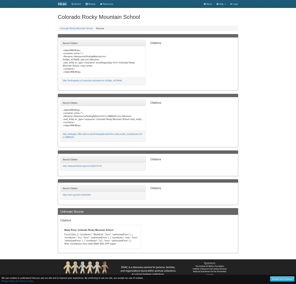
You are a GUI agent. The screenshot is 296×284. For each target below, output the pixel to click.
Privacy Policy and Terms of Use (17, 280)
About (209, 3)
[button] (221, 4)
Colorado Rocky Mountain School (76, 28)
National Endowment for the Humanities (209, 271)
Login (235, 3)
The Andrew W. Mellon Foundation (209, 266)
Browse (92, 3)
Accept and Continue (282, 278)
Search (77, 3)
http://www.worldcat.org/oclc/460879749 (82, 165)
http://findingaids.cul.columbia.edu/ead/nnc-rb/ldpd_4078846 (92, 80)
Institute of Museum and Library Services (210, 268)
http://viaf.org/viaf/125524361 (77, 194)
